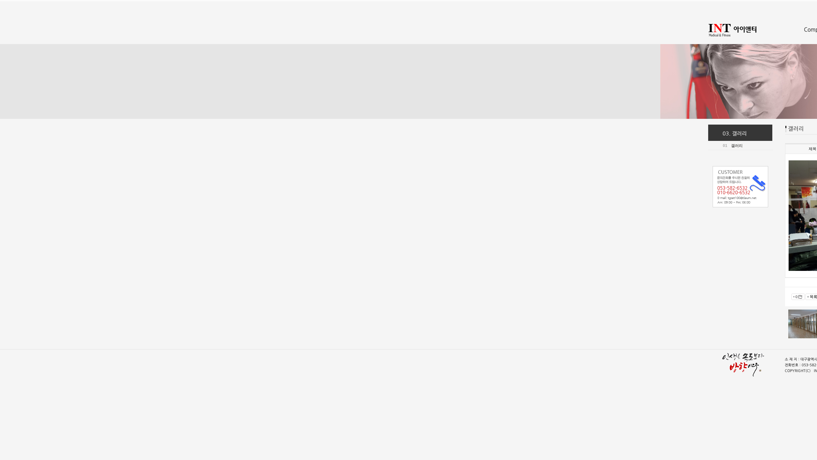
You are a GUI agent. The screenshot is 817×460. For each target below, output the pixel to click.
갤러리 (737, 145)
